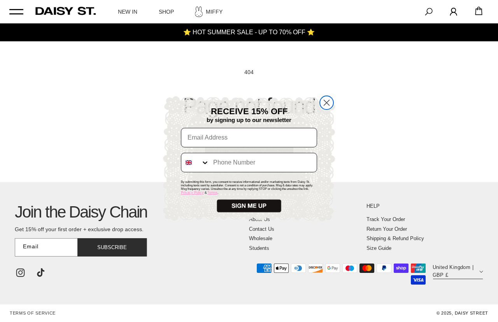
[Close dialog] (326, 103)
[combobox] (195, 162)
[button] (249, 205)
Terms (212, 193)
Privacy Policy (192, 193)
